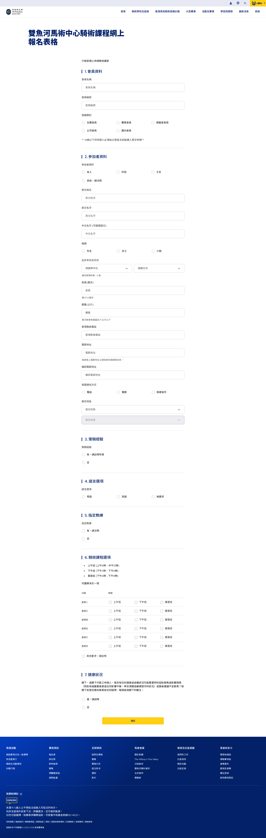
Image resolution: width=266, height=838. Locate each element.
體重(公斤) (88, 304)
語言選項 (86, 489)
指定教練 (86, 523)
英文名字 (86, 207)
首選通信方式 (89, 384)
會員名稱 (86, 79)
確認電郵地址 (89, 367)
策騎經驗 (86, 447)
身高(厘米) (88, 282)
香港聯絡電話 (89, 326)
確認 (133, 720)
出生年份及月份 (90, 260)
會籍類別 (86, 115)
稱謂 (84, 243)
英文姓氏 (86, 190)
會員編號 (86, 97)
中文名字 (94, 225)
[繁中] (238, 3)
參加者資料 (88, 164)
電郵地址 (86, 344)
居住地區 (86, 401)
